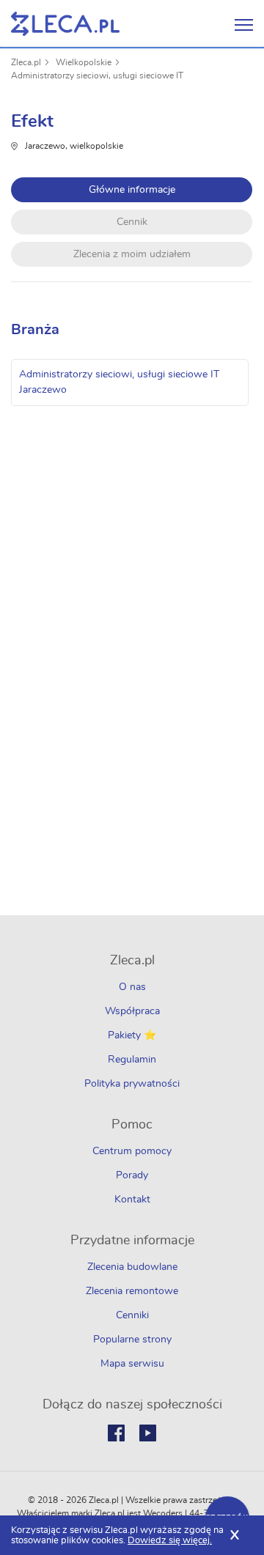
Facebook (116, 1433)
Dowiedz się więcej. (170, 1540)
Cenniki (132, 1315)
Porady (132, 1175)
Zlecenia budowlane (132, 1267)
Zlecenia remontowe (132, 1291)
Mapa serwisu (132, 1364)
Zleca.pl (26, 62)
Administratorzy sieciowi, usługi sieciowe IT (97, 75)
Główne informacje (132, 190)
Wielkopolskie (83, 62)
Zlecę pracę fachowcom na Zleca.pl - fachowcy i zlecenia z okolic (65, 24)
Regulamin (132, 1059)
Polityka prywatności (132, 1084)
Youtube (147, 1433)
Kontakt (132, 1199)
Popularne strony (132, 1339)
